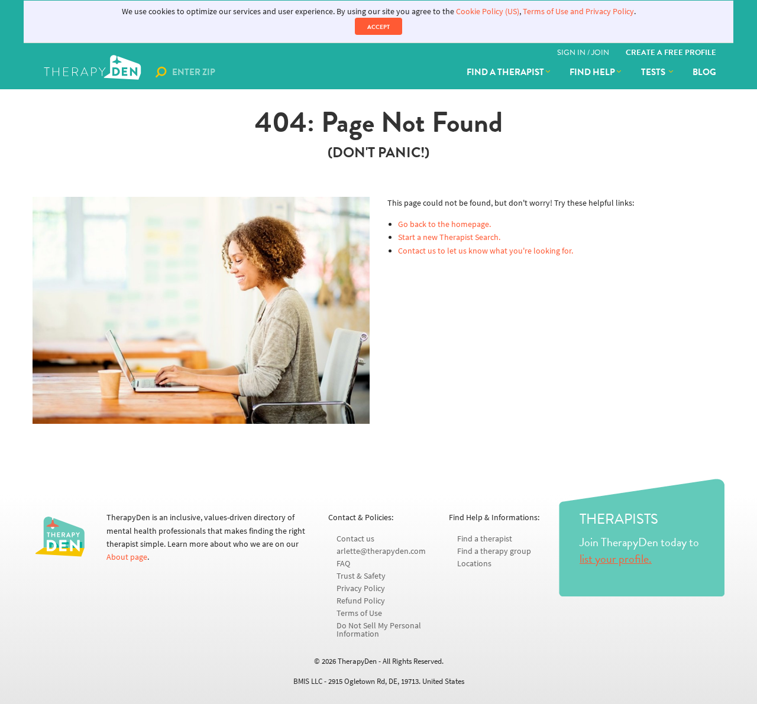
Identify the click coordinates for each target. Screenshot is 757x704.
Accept (378, 26)
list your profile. (616, 558)
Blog (704, 72)
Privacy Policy (361, 588)
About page (126, 557)
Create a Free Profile (671, 53)
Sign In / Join (583, 53)
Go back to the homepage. (444, 224)
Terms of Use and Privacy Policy (578, 11)
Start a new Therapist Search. (449, 237)
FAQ (343, 563)
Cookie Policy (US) (487, 11)
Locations (474, 563)
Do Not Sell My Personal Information (379, 630)
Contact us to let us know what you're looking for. (485, 251)
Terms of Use (359, 613)
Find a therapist (505, 72)
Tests (654, 72)
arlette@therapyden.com (381, 551)
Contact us (355, 538)
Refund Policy (361, 600)
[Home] (94, 72)
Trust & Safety (361, 576)
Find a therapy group (494, 551)
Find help (592, 72)
